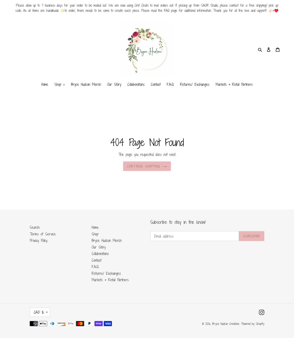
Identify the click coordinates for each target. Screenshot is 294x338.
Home (95, 227)
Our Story (99, 247)
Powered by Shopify (252, 323)
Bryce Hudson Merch (107, 240)
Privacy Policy (38, 240)
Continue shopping (143, 166)
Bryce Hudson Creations (226, 323)
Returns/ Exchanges (106, 273)
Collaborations (100, 253)
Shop (95, 234)
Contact (96, 260)
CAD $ (39, 312)
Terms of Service (43, 234)
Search (35, 227)
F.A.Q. (95, 266)
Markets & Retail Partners (110, 280)
